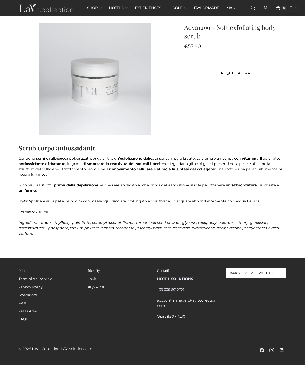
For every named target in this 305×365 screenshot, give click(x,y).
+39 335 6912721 (170, 290)
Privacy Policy (31, 287)
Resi (22, 303)
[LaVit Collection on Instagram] (272, 350)
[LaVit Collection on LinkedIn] (281, 350)
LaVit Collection (46, 349)
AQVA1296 (96, 287)
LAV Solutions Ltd (76, 349)
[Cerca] (253, 8)
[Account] (265, 8)
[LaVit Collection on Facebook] (262, 350)
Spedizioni (28, 295)
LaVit (92, 279)
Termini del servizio (35, 279)
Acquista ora (235, 73)
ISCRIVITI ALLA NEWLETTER (252, 273)
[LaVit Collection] (46, 8)
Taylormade (206, 8)
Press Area (28, 311)
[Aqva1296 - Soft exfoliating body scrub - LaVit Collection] (95, 79)
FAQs (23, 319)
